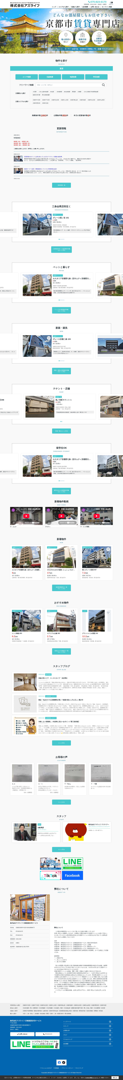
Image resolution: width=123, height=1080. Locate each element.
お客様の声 (66, 1030)
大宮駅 (35, 91)
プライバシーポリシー (67, 1068)
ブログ (65, 1035)
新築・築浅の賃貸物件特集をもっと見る (61, 371)
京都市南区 (83, 100)
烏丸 (31, 1013)
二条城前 (36, 1013)
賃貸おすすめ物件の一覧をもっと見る (61, 651)
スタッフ (65, 1026)
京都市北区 (45, 103)
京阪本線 (75, 1011)
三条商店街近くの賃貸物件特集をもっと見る (61, 249)
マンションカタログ (46, 1068)
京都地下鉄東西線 (28, 1011)
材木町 (103, 1008)
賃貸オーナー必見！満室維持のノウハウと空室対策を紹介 (40, 169)
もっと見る (61, 743)
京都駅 (79, 91)
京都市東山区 (74, 100)
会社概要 (85, 7)
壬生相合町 (67, 1008)
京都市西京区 (36, 103)
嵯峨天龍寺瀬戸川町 (77, 1008)
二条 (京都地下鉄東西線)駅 (90, 91)
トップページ (67, 1021)
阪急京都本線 (38, 1011)
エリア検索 (27, 77)
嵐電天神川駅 (36, 95)
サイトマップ (79, 1068)
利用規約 (56, 1068)
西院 (47, 1013)
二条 (27, 1013)
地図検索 (73, 77)
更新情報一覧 (61, 185)
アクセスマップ (67, 1039)
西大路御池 (68, 1013)
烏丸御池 (42, 1013)
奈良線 (101, 1011)
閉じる (115, 1077)
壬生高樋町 (49, 1008)
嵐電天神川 (60, 1013)
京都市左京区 (91, 100)
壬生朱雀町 (26, 1008)
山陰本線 (45, 1011)
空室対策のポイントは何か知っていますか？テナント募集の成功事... (43, 156)
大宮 (24, 1013)
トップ (54, 7)
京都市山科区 (101, 100)
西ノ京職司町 (34, 1008)
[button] (59, 239)
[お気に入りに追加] (49, 216)
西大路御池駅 (46, 95)
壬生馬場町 (42, 1008)
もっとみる (61, 802)
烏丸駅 (52, 91)
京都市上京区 (64, 100)
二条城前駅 (59, 91)
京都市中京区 (36, 100)
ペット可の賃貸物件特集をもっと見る (61, 310)
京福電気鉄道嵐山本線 (65, 1011)
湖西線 (96, 1011)
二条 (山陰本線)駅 (43, 91)
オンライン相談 (107, 7)
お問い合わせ (95, 7)
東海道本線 (82, 1011)
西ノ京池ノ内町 (88, 1008)
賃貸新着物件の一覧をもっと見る (61, 587)
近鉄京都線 (89, 1011)
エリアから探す (64, 7)
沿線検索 (50, 77)
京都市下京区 (46, 100)
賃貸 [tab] (61, 68)
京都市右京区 (55, 100)
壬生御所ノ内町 (58, 1008)
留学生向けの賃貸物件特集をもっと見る (61, 491)
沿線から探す (75, 7)
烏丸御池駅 (67, 91)
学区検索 (96, 77)
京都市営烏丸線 (53, 1011)
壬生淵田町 (97, 1008)
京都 (51, 1013)
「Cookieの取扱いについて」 (91, 1077)
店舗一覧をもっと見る (61, 431)
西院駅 (74, 91)
